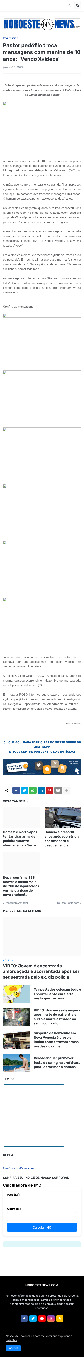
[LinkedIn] (41, 790)
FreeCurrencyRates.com (18, 1168)
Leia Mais (11, 1340)
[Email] (58, 790)
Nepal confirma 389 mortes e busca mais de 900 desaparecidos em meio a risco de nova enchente (21, 886)
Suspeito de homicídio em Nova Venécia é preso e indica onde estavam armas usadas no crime (56, 1039)
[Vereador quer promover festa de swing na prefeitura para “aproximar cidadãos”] (16, 1063)
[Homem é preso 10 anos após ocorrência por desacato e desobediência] (63, 817)
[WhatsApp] (33, 790)
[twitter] (33, 1318)
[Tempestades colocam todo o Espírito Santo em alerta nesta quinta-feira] (16, 994)
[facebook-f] (24, 1318)
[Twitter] (24, 790)
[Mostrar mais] (66, 790)
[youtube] (42, 1318)
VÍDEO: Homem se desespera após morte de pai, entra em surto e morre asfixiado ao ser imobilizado (57, 1016)
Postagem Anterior (16, 903)
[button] (69, 5)
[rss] (59, 1318)
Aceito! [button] (13, 1348)
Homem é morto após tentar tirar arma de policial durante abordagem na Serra (20, 838)
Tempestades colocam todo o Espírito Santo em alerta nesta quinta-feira (57, 993)
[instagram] (51, 1318)
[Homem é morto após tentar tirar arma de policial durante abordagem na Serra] (21, 817)
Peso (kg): (13, 1194)
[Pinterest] (49, 790)
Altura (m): (14, 1209)
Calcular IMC (42, 1227)
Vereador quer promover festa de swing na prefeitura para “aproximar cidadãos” (57, 1062)
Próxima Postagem (67, 903)
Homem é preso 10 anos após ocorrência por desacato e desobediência (62, 838)
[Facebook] (16, 790)
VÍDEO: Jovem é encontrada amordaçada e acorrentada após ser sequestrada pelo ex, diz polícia (41, 971)
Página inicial (11, 38)
